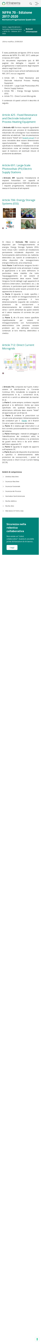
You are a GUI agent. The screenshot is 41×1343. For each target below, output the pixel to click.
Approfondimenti (14, 27)
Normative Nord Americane (12, 29)
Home (4, 27)
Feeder (24, 420)
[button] (31, 30)
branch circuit (28, 138)
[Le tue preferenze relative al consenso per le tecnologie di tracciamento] (37, 1339)
